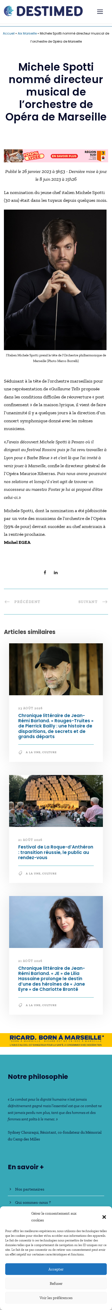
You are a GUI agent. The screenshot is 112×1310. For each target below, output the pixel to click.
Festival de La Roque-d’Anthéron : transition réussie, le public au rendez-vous (55, 852)
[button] (104, 1217)
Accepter (56, 1269)
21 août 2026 (30, 840)
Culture (49, 752)
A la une (33, 752)
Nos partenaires (29, 1189)
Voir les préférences (56, 1297)
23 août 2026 (30, 708)
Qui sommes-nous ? (33, 1202)
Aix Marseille (27, 33)
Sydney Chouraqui (23, 1132)
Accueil (9, 33)
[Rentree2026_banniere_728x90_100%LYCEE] (56, 155)
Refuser (56, 1283)
